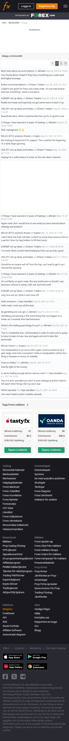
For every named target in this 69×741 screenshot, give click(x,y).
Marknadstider (11, 474)
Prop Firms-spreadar (45, 584)
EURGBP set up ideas (12, 98)
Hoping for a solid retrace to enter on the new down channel (30, 157)
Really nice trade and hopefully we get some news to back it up (32, 102)
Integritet (19, 648)
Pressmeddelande (44, 562)
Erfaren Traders (37, 84)
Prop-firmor (40, 571)
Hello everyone (8, 301)
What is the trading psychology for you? (20, 325)
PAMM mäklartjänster (15, 567)
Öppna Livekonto (17, 449)
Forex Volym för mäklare (47, 554)
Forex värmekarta (12, 520)
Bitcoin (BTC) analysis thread (15, 136)
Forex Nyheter (10, 499)
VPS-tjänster (9, 550)
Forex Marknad (11, 486)
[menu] (65, 6)
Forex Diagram (42, 491)
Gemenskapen (42, 470)
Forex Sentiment (43, 495)
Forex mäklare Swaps (46, 550)
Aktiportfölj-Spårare (13, 592)
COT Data (8, 508)
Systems (39, 474)
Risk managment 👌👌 (12, 130)
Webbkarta (35, 648)
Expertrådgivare (11, 579)
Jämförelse (40, 596)
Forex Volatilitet (11, 491)
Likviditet (8, 512)
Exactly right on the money (14, 367)
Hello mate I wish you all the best (17, 305)
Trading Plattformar (13, 575)
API (5, 617)
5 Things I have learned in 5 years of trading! (23, 122)
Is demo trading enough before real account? (23, 373)
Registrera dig (47, 6)
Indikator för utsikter (45, 499)
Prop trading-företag (14, 545)
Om (36, 626)
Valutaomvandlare (13, 529)
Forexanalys (9, 503)
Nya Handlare (26, 301)
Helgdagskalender (12, 482)
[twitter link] (14, 676)
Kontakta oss (41, 617)
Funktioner (9, 613)
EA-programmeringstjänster (18, 558)
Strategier (39, 482)
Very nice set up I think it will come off (20, 295)
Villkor (6, 648)
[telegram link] (23, 676)
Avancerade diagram (14, 634)
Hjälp (37, 613)
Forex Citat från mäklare (47, 545)
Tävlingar (39, 486)
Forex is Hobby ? (9, 362)
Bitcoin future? (8, 345)
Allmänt (41, 71)
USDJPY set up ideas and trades (17, 108)
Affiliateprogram (12, 562)
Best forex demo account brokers (17, 71)
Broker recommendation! (13, 84)
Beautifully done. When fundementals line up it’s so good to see (32, 116)
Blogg (37, 630)
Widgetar (8, 609)
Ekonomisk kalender (14, 470)
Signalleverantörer (13, 554)
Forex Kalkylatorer (13, 516)
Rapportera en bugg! (45, 621)
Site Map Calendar (56, 648)
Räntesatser (9, 478)
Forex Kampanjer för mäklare (50, 558)
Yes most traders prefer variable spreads (21, 394)
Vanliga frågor (42, 609)
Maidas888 (16, 56)
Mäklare (7, 541)
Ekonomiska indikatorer (15, 525)
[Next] (66, 63)
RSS (5, 621)
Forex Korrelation (12, 495)
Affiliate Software (12, 630)
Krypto (37, 136)
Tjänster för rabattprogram (17, 571)
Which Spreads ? (9, 390)
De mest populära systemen (49, 478)
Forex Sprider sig (43, 541)
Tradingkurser (10, 588)
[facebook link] (5, 676)
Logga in (26, 6)
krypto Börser (10, 583)
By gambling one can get (13, 312)
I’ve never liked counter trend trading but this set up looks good (32, 250)
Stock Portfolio (11, 626)
